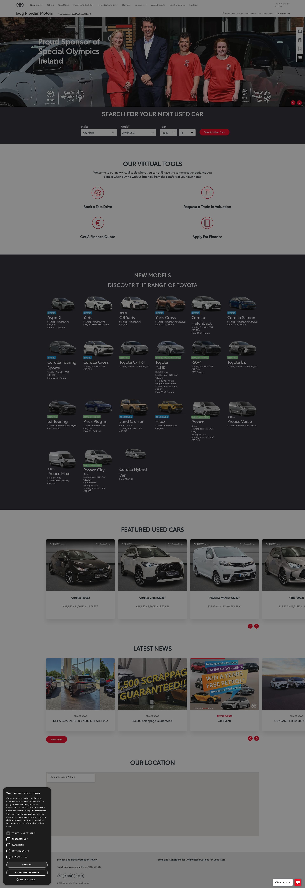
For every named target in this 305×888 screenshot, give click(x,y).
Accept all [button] (27, 865)
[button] (27, 880)
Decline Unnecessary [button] (27, 872)
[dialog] (27, 836)
